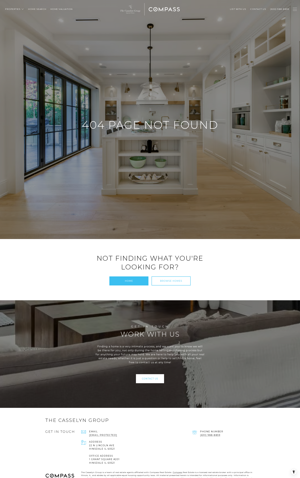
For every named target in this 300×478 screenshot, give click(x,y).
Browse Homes (171, 281)
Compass (177, 472)
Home (129, 281)
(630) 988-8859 (210, 435)
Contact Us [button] (150, 378)
